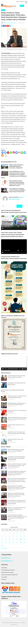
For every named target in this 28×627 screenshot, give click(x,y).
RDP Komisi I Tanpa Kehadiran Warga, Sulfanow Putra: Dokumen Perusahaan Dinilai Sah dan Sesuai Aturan (16, 495)
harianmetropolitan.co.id (14, 622)
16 (9, 539)
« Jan (2, 548)
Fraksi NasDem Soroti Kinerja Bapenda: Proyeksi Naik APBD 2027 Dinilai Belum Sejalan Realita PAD (16, 458)
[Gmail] (19, 152)
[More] (2, 155)
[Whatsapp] (11, 152)
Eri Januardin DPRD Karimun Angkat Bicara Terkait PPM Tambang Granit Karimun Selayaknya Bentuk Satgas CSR (17, 473)
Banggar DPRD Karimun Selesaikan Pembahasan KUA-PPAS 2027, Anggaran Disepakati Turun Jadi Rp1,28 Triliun (17, 487)
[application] (14, 363)
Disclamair (3, 579)
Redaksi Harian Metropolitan (10, 22)
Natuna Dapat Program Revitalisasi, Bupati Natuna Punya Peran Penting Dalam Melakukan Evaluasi (16, 183)
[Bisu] (22, 369)
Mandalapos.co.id (5, 558)
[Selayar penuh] (25, 369)
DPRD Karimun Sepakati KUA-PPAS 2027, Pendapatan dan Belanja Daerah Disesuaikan (17, 509)
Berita (3, 10)
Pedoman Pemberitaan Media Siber (9, 574)
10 (13, 536)
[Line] (22, 152)
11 (17, 536)
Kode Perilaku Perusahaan (7, 572)
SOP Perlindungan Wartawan (8, 570)
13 (24, 536)
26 (20, 542)
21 (2, 542)
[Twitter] (5, 152)
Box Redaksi (4, 567)
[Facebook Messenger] (16, 152)
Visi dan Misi (4, 577)
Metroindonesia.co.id (6, 560)
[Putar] (3, 369)
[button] (14, 363)
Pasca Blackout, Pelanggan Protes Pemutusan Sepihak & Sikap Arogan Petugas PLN (17, 190)
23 (9, 542)
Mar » (5, 548)
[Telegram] (25, 152)
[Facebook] (2, 152)
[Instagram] (13, 152)
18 (17, 539)
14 (2, 539)
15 (6, 539)
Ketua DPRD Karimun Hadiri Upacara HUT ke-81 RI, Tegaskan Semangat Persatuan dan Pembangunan (17, 502)
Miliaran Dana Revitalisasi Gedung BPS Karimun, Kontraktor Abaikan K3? (16, 166)
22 (6, 542)
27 (24, 542)
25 (17, 542)
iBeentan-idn (14, 624)
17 (13, 539)
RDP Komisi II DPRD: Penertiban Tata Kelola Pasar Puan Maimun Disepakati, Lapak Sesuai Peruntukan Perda (17, 465)
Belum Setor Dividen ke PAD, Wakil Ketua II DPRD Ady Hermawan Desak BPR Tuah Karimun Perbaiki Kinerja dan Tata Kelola (17, 480)
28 (2, 545)
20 (24, 539)
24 (13, 542)
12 (20, 536)
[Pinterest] (8, 152)
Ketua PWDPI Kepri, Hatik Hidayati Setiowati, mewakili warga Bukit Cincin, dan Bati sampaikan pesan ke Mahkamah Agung (14, 174)
